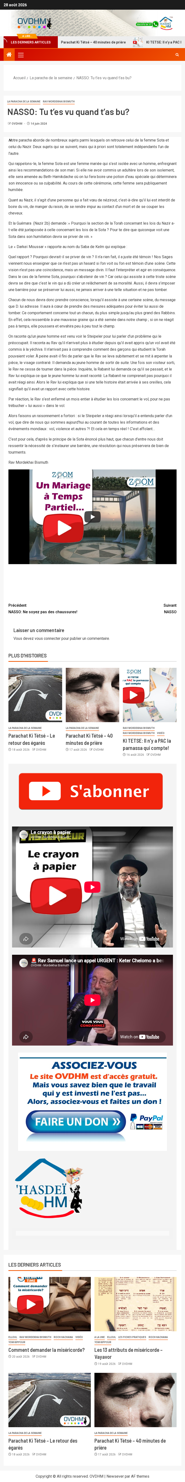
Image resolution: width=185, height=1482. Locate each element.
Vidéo (161, 733)
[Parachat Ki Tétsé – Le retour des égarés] (35, 695)
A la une (99, 1337)
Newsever (115, 1476)
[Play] (92, 517)
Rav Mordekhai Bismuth (59, 101)
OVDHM (17, 123)
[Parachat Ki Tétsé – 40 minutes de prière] (92, 695)
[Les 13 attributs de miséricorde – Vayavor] (135, 1304)
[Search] (177, 54)
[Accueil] (9, 55)
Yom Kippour (16, 1342)
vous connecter (47, 638)
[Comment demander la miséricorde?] (49, 1304)
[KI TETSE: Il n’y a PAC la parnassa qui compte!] (150, 695)
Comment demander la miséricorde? (46, 1350)
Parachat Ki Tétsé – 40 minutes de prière (72, 42)
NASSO (170, 608)
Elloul (12, 1337)
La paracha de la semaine (23, 101)
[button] (20, 55)
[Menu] (20, 55)
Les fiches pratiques (132, 1337)
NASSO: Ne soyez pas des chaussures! (42, 608)
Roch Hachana (63, 1337)
